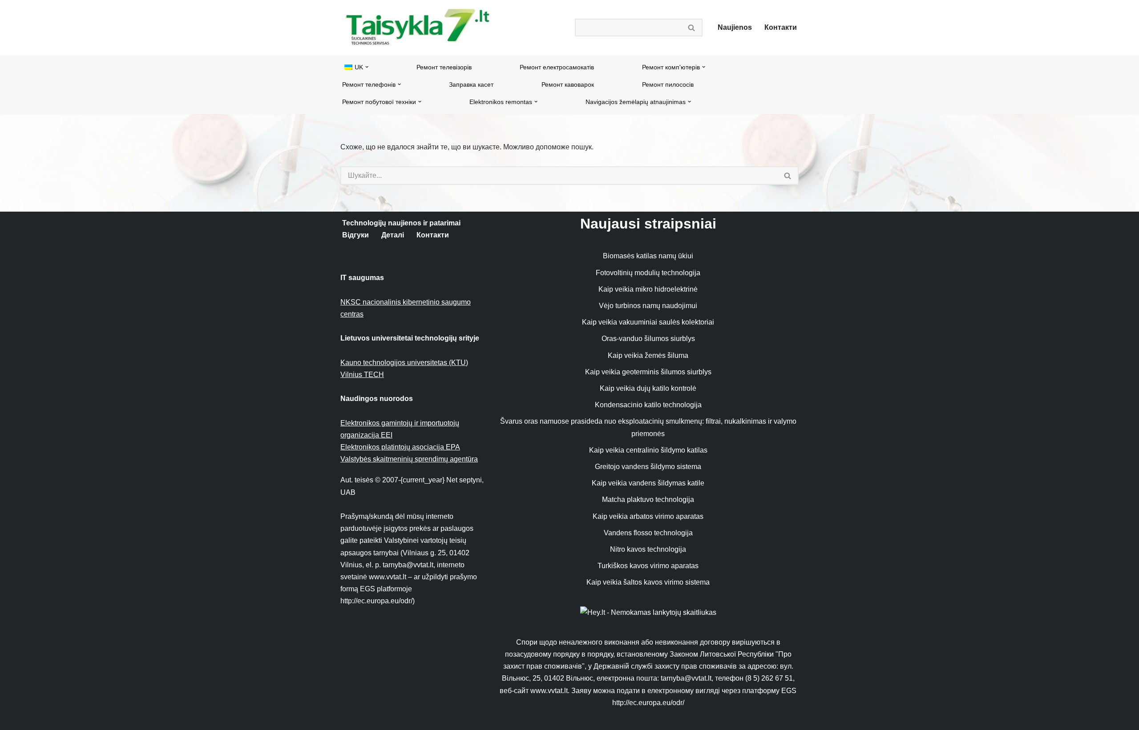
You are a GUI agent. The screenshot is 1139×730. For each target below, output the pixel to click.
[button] (366, 66)
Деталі (392, 235)
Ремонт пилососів (668, 84)
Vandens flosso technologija (648, 533)
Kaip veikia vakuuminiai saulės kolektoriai (648, 322)
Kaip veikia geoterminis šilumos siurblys (648, 372)
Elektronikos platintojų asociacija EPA (400, 447)
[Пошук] (692, 27)
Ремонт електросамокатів (557, 67)
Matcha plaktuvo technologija (648, 499)
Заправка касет (471, 84)
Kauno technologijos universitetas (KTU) (404, 362)
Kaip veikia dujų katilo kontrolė (648, 388)
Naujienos (735, 27)
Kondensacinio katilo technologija (648, 405)
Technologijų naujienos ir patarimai (401, 223)
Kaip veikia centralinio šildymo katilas (648, 450)
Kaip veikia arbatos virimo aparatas (648, 516)
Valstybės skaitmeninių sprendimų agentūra (409, 459)
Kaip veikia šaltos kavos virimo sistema (648, 582)
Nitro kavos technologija (648, 549)
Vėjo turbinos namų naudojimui (648, 305)
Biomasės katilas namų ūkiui (648, 256)
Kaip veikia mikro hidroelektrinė (648, 289)
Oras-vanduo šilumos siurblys (648, 338)
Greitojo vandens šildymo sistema (648, 466)
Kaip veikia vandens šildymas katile (648, 483)
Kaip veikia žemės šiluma (648, 355)
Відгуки (355, 235)
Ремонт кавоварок (567, 84)
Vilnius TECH (362, 374)
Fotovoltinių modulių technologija (648, 273)
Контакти (780, 27)
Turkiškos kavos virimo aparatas (648, 566)
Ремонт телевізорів (444, 67)
